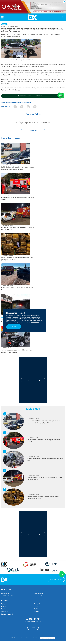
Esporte (3, 606)
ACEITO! (14, 326)
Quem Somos (5, 593)
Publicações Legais (7, 614)
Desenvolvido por (48, 638)
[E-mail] (35, 106)
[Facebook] (15, 106)
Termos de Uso (38, 593)
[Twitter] (21, 106)
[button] (32, 96)
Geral (35, 606)
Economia (37, 604)
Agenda (36, 611)
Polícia (4, 24)
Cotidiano (37, 609)
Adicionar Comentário (33, 131)
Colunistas (4, 611)
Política (3, 604)
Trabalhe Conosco (7, 596)
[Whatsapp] (28, 106)
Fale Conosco (38, 596)
